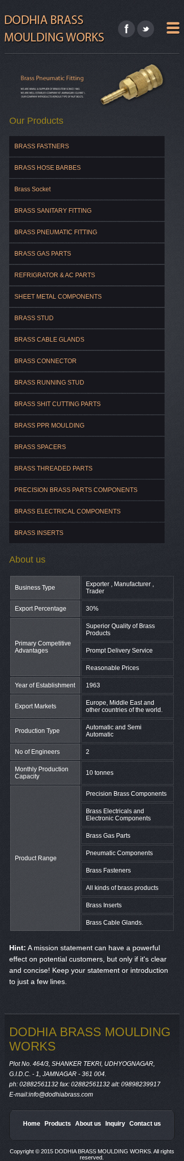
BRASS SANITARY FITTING (52, 210)
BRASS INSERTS (38, 533)
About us (88, 1123)
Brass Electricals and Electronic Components (118, 815)
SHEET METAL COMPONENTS (58, 296)
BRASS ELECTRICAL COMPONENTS (67, 511)
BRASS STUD (34, 318)
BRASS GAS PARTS (42, 253)
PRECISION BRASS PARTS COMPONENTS (75, 490)
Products (57, 1123)
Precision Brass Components (126, 793)
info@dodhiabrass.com (61, 1094)
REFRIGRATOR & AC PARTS (54, 275)
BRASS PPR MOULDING (49, 425)
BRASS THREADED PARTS (53, 468)
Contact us (145, 1123)
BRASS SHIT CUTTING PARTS (57, 404)
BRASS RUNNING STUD (49, 382)
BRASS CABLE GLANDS (49, 339)
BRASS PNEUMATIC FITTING (55, 232)
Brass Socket (32, 189)
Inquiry (115, 1123)
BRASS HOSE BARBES (47, 167)
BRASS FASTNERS (41, 146)
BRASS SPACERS (40, 447)
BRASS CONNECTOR (45, 361)
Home (31, 1123)
